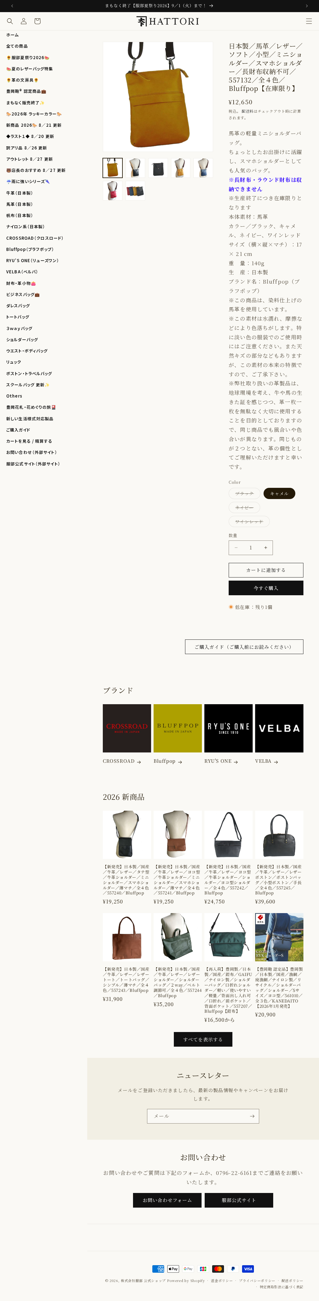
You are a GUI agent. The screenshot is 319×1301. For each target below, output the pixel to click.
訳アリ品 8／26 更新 (26, 148)
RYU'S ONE (217, 761)
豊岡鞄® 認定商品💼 (26, 91)
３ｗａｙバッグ (19, 328)
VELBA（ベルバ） (22, 272)
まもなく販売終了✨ (25, 103)
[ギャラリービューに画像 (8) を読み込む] (112, 190)
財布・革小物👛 (21, 283)
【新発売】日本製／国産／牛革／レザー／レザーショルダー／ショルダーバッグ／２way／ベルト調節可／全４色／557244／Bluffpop (178, 982)
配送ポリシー (292, 1280)
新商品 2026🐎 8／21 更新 (34, 125)
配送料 (248, 111)
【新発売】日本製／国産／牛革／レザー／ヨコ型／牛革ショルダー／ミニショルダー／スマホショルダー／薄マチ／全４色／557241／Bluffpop (177, 880)
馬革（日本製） (19, 204)
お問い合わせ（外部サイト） (31, 452)
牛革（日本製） (19, 193)
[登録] (252, 1116)
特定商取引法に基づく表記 (281, 1286)
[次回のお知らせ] (307, 6)
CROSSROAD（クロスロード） (35, 238)
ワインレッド (251, 522)
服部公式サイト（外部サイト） (33, 464)
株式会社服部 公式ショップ (143, 1280)
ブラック (246, 494)
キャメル (279, 493)
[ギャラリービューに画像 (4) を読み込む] (158, 168)
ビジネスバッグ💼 (23, 294)
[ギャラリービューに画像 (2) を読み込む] (135, 168)
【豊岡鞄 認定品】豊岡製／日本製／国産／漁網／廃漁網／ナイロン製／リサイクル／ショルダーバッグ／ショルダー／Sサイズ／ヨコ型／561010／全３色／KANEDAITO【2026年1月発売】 (279, 988)
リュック (13, 362)
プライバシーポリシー (257, 1280)
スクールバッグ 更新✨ (28, 385)
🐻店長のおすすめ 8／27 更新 (36, 170)
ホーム (12, 35)
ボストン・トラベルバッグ (29, 373)
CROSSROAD (119, 761)
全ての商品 (17, 46)
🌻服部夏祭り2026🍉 (28, 57)
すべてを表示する (203, 1039)
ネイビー (246, 508)
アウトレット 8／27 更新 (29, 159)
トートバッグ (17, 317)
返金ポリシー (222, 1280)
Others (14, 396)
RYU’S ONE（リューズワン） (32, 260)
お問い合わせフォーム (167, 1200)
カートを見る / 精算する (29, 441)
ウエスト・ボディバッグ (27, 351)
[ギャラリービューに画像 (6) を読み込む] (203, 168)
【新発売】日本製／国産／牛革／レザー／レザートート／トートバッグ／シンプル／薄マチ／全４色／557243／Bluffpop (126, 980)
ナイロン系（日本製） (25, 226)
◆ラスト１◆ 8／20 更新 (30, 136)
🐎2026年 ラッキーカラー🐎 (34, 114)
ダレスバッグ (18, 306)
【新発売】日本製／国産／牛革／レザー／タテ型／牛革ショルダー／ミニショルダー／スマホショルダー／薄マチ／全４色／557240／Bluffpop (126, 880)
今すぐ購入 (266, 588)
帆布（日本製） (19, 215)
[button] (309, 21)
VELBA (263, 761)
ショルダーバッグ (22, 339)
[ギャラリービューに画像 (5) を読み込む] (181, 168)
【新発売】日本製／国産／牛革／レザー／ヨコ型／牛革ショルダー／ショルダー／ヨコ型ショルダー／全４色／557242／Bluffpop (227, 880)
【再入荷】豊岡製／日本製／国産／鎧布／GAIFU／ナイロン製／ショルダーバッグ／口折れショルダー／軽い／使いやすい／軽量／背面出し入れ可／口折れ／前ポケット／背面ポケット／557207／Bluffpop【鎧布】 (228, 990)
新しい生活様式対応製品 (30, 419)
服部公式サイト (239, 1200)
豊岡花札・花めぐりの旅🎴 (31, 407)
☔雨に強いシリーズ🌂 (28, 181)
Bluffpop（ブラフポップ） (30, 249)
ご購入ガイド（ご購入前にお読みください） (244, 646)
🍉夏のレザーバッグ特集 (29, 69)
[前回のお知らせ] (12, 6)
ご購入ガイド (18, 430)
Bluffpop (165, 761)
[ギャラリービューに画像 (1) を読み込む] (112, 168)
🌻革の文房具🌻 (22, 80)
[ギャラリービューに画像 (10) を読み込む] (135, 190)
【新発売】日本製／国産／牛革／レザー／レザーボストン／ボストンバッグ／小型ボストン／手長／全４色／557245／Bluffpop (278, 880)
